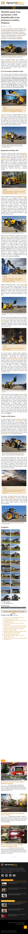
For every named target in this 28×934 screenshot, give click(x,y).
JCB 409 (3, 320)
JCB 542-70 (6, 237)
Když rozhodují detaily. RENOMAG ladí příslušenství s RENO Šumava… (16, 909)
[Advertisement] (14, 699)
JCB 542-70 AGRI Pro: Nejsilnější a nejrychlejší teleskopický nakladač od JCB (14, 192)
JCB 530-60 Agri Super (21, 196)
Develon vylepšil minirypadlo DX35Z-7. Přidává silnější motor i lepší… (16, 904)
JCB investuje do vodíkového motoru (11, 634)
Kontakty (9, 922)
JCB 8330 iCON (11, 497)
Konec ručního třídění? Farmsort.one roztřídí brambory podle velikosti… (17, 888)
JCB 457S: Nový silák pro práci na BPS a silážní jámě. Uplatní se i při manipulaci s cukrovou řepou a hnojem (12, 280)
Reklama (14, 922)
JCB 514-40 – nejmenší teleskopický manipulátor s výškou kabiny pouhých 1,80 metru (14, 618)
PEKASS (9, 61)
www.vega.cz (14, 932)
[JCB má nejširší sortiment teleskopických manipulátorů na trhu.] (14, 232)
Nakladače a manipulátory (15, 607)
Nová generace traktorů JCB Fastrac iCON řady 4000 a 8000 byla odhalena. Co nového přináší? (14, 491)
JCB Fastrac (19, 420)
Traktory (6, 607)
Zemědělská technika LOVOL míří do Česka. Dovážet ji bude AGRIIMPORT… (17, 894)
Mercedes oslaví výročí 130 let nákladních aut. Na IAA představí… (16, 915)
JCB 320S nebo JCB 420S (16, 358)
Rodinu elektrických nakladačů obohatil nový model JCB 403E (13, 349)
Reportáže (23, 607)
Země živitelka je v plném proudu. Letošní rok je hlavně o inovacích (17, 883)
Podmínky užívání (20, 922)
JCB (14, 61)
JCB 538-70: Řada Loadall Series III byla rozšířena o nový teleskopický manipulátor (12, 110)
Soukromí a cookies (20, 924)
